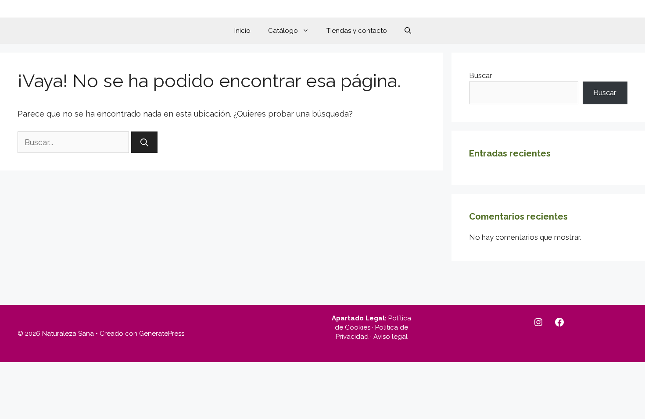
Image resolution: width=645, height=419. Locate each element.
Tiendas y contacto (356, 31)
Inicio (242, 31)
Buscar (480, 75)
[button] (408, 31)
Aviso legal (390, 337)
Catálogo (283, 31)
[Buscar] (144, 142)
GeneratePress (161, 333)
